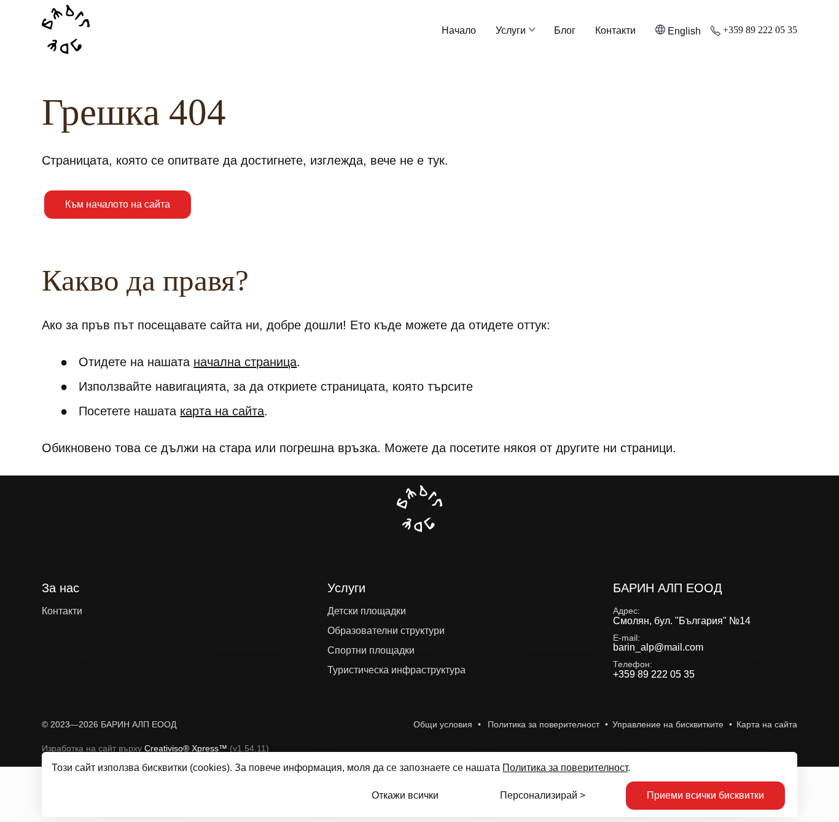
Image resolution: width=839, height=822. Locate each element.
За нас (60, 588)
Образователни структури (386, 630)
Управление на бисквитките (668, 724)
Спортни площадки (371, 650)
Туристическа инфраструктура (396, 670)
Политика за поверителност (565, 767)
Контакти (615, 31)
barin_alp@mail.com (658, 647)
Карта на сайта (766, 724)
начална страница (245, 362)
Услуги (511, 31)
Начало (459, 31)
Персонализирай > (542, 795)
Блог (565, 31)
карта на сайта (222, 411)
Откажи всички (405, 795)
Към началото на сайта (117, 204)
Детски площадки (366, 611)
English (684, 31)
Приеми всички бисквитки (705, 795)
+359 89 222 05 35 (760, 30)
